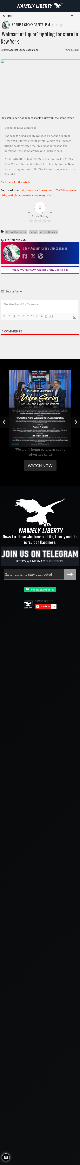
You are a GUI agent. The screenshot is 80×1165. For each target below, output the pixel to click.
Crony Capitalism (16, 232)
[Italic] (9, 316)
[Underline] (13, 316)
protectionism (48, 232)
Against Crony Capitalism (30, 24)
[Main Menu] (4, 6)
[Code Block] (37, 316)
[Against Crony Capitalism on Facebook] (53, 25)
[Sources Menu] (76, 6)
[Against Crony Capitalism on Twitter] (57, 25)
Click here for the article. (16, 182)
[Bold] (4, 316)
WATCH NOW (40, 465)
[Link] (41, 316)
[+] (51, 316)
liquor (33, 232)
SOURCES (8, 16)
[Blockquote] (32, 316)
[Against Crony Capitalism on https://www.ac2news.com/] (61, 25)
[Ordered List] (23, 316)
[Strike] (18, 316)
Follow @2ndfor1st (41, 589)
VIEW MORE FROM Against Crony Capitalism (40, 269)
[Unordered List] (27, 316)
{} (46, 316)
